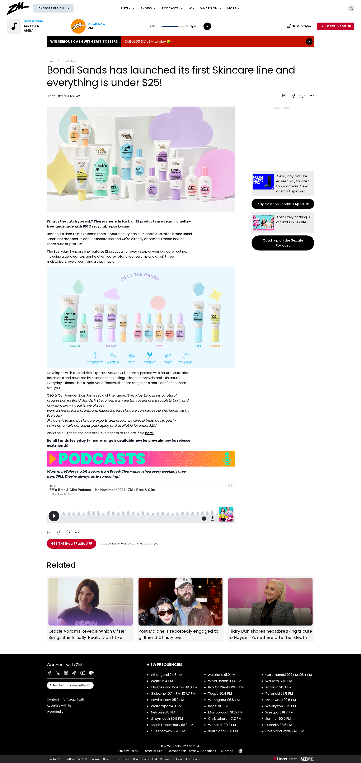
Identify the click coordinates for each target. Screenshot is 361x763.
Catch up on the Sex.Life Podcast (283, 231)
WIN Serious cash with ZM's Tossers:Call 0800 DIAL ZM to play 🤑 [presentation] (180, 41)
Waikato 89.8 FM (278, 681)
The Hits (69, 759)
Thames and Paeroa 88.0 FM (174, 687)
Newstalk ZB (54, 759)
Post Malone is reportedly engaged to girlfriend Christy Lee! (180, 609)
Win (191, 8)
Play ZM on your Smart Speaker (283, 190)
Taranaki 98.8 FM (279, 693)
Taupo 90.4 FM (220, 693)
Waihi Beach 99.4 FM (224, 681)
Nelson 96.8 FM (163, 712)
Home (50, 61)
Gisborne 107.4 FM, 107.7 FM (173, 693)
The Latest (69, 61)
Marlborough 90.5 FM (225, 712)
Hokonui (177, 759)
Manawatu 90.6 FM (280, 699)
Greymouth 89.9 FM (167, 718)
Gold (126, 759)
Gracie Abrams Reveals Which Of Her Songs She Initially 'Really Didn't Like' (90, 609)
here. (149, 433)
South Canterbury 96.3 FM (172, 724)
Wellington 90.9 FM (280, 706)
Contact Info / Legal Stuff (65, 699)
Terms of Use (153, 751)
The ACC (82, 759)
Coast (106, 759)
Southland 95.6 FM (223, 731)
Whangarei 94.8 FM (166, 674)
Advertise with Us (59, 705)
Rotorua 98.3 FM (278, 687)
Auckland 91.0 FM (221, 674)
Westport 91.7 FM (279, 712)
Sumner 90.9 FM (278, 718)
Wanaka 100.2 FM (222, 724)
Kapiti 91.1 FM (218, 706)
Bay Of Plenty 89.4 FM (226, 687)
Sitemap (227, 751)
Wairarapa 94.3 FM (166, 706)
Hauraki (95, 759)
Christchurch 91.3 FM (225, 718)
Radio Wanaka (161, 759)
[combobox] (311, 95)
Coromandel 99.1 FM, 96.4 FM (288, 674)
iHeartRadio (55, 712)
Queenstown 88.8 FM (168, 731)
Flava (117, 759)
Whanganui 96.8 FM (224, 699)
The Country (193, 759)
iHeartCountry (140, 759)
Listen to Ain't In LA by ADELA (33, 26)
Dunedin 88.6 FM (278, 724)
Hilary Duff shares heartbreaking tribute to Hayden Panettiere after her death (270, 609)
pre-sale (155, 440)
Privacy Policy (128, 751)
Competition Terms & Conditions (192, 751)
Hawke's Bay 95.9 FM (167, 699)
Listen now (88, 26)
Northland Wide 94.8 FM (284, 731)
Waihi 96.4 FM (162, 681)
